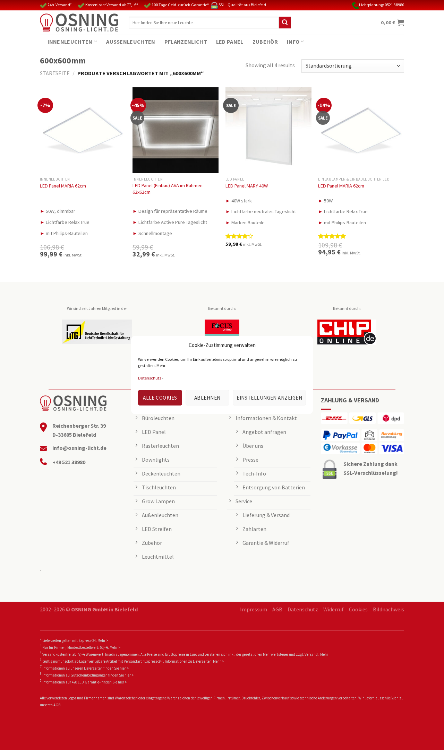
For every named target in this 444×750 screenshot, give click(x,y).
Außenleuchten (130, 41)
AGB (277, 609)
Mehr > (102, 640)
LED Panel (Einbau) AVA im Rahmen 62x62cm (168, 188)
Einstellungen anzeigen (269, 397)
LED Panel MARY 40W (246, 186)
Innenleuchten (70, 41)
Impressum (253, 609)
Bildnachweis (388, 609)
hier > (124, 668)
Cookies (358, 609)
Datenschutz (149, 378)
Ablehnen (207, 397)
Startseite (55, 73)
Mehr (324, 654)
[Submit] (285, 22)
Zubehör (265, 41)
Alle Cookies (160, 397)
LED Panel (230, 41)
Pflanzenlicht (185, 41)
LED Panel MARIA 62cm (63, 186)
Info (293, 41)
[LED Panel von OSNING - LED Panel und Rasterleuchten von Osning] (79, 22)
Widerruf (333, 609)
